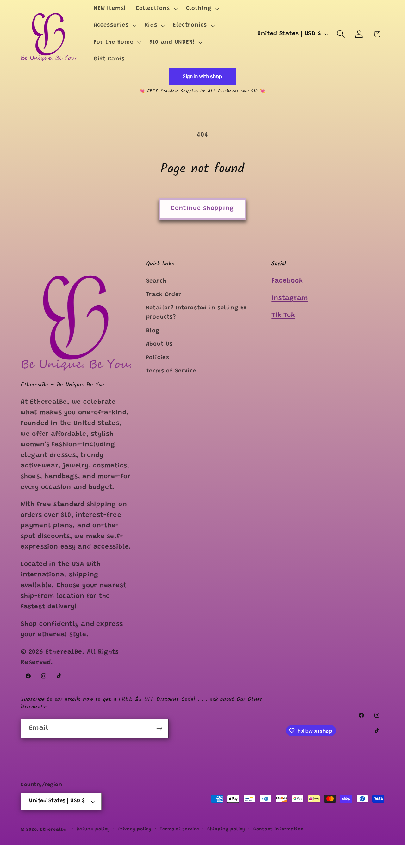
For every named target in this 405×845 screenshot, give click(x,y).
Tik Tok (283, 315)
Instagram (289, 298)
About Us (159, 344)
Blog (152, 331)
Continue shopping (202, 209)
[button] (156, 8)
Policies (157, 358)
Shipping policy (226, 829)
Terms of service (179, 829)
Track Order (164, 295)
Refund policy (93, 829)
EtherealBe (53, 830)
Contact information (278, 829)
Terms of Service (171, 371)
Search (156, 281)
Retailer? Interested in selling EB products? (196, 312)
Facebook (287, 281)
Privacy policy (135, 829)
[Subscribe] (159, 728)
